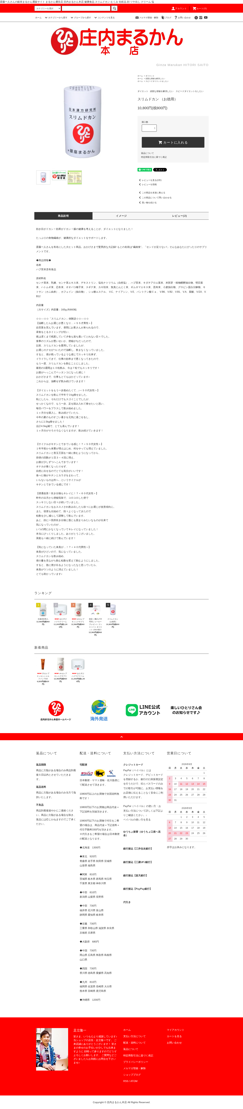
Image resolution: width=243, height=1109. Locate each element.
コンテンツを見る (106, 17)
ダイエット (150, 76)
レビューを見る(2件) (152, 180)
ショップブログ (132, 1074)
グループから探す (82, 17)
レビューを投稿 (149, 184)
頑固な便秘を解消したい (155, 79)
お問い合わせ (184, 17)
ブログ (168, 17)
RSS (125, 1081)
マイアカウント (175, 1029)
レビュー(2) (179, 215)
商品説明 (63, 215)
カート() (202, 8)
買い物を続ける (149, 202)
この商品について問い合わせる (157, 197)
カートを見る (174, 1036)
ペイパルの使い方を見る (137, 819)
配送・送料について (134, 1042)
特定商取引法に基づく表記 (154, 157)
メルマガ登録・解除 (148, 17)
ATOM (134, 1081)
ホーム (38, 17)
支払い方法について (134, 1036)
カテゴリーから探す (57, 17)
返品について (147, 153)
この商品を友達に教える (153, 192)
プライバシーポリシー (135, 1061)
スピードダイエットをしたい (157, 81)
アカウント (181, 8)
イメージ (121, 215)
